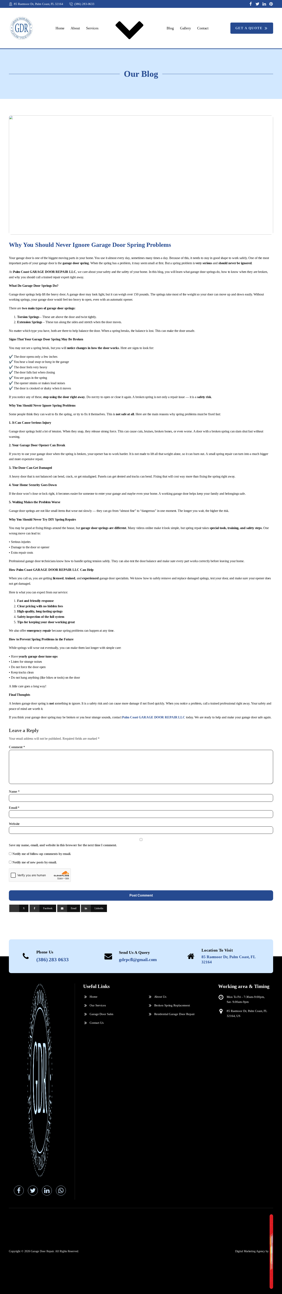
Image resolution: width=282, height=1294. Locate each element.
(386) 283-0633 (84, 4)
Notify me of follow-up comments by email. (41, 854)
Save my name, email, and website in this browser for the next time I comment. (63, 845)
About (75, 28)
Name (14, 791)
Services (92, 28)
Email (14, 807)
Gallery (185, 28)
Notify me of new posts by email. (34, 862)
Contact (203, 28)
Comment (17, 747)
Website (14, 824)
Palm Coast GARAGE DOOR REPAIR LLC (153, 717)
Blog (170, 28)
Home (60, 28)
